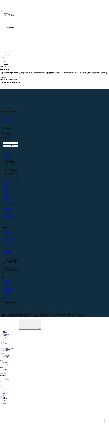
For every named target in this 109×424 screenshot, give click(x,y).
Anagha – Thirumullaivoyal (9, 210)
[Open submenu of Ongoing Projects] (11, 14)
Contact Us (6, 189)
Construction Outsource (8, 200)
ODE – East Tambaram (8, 217)
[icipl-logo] (9, 8)
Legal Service (5, 350)
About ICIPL (6, 181)
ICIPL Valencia (7, 157)
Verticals (5, 198)
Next (5, 66)
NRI (3, 340)
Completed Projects (6, 357)
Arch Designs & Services (9, 199)
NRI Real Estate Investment (9, 192)
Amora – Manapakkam (8, 215)
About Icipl (5, 332)
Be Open (7, 305)
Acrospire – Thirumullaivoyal (10, 216)
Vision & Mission (7, 182)
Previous (1, 66)
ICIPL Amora (6, 154)
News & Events (7, 197)
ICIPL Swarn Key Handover (9, 203)
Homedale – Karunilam (8, 218)
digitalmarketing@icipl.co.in (7, 121)
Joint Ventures (7, 194)
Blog (5, 187)
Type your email (6, 141)
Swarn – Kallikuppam (8, 209)
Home (4, 331)
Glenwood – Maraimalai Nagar (10, 219)
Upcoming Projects (6, 356)
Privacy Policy (7, 190)
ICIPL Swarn (6, 158)
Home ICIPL (6, 180)
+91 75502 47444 (5, 119)
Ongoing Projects (6, 355)
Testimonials (6, 186)
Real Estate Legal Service (9, 201)
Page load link (3, 318)
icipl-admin (3, 77)
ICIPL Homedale (7, 153)
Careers (5, 298)
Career (5, 188)
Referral (5, 196)
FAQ (4, 342)
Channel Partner (7, 195)
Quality (5, 183)
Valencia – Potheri (7, 208)
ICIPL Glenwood (7, 155)
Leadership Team (7, 185)
